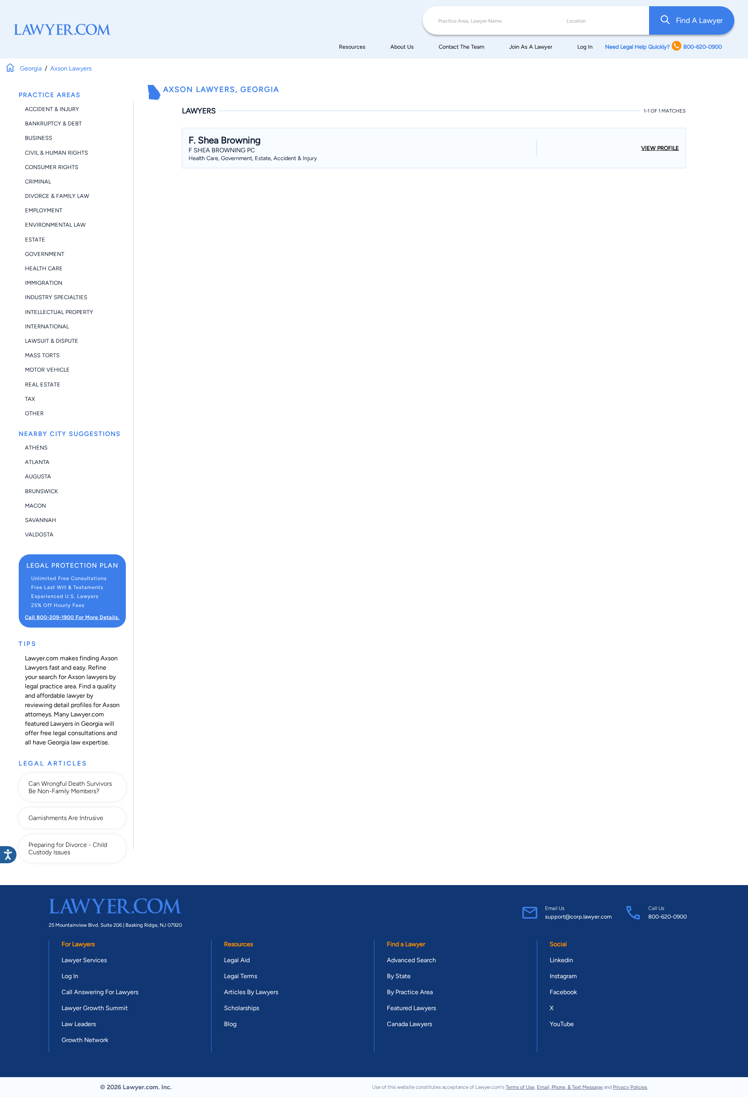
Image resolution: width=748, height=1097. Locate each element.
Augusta (38, 476)
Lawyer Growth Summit (95, 1008)
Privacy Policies (630, 1087)
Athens (36, 447)
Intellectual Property (59, 312)
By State (399, 976)
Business (38, 137)
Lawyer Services (84, 960)
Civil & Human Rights (56, 152)
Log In (585, 46)
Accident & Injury (52, 109)
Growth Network (85, 1040)
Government (44, 253)
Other (34, 413)
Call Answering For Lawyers (100, 992)
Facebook (563, 992)
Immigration (43, 282)
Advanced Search (411, 960)
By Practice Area (410, 992)
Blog (230, 1024)
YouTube (562, 1024)
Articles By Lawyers (251, 992)
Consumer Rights (51, 167)
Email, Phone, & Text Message (570, 1087)
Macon (35, 505)
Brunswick (41, 491)
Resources (352, 46)
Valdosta (39, 534)
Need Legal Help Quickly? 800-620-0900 (663, 46)
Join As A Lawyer (530, 46)
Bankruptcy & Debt (53, 123)
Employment (43, 210)
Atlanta (37, 462)
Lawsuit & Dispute (51, 340)
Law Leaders (79, 1024)
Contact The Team (461, 46)
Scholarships (241, 1008)
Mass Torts (42, 355)
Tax (30, 398)
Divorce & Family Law (57, 195)
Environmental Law (55, 224)
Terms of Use (520, 1087)
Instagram (563, 976)
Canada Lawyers (409, 1024)
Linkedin (561, 960)
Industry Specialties (56, 297)
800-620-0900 (667, 916)
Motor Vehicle (47, 369)
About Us (402, 46)
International (47, 326)
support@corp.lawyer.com (578, 916)
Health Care (44, 268)
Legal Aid (237, 960)
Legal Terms (240, 976)
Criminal (38, 181)
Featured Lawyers (411, 1008)
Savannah (40, 520)
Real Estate (42, 384)
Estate (35, 239)
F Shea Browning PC (222, 150)
